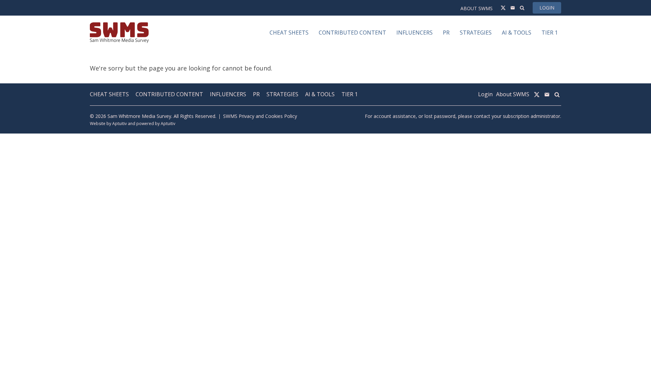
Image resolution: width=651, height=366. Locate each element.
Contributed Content (169, 94)
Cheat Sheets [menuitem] (289, 32)
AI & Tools (320, 94)
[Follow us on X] (503, 8)
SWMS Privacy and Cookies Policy (260, 116)
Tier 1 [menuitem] (549, 32)
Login (546, 7)
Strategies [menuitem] (476, 32)
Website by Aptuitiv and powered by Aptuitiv (132, 123)
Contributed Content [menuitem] (352, 32)
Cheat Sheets (109, 94)
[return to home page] (119, 32)
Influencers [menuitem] (414, 32)
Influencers (228, 94)
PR (256, 94)
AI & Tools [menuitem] (516, 32)
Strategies (282, 94)
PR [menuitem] (446, 32)
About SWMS (476, 8)
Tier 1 (349, 94)
